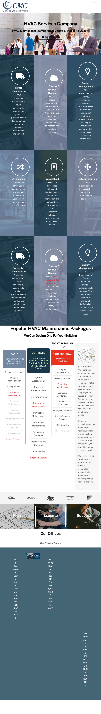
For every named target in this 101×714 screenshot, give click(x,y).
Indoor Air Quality (14, 439)
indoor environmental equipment (52, 280)
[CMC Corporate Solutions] (15, 10)
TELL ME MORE (52, 37)
